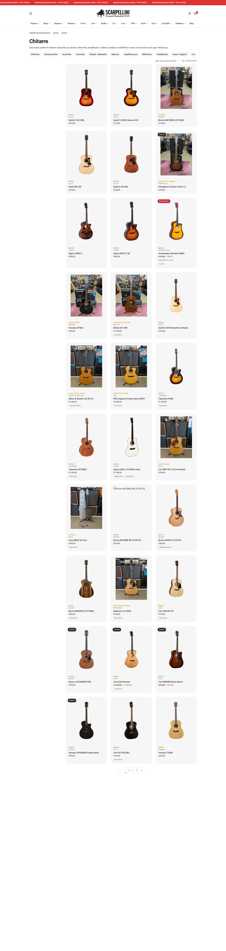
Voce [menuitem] (83, 23)
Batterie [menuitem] (57, 23)
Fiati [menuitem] (133, 23)
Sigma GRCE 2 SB (121, 253)
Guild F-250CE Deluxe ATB (125, 120)
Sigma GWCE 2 (76, 253)
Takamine (162, 395)
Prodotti (56, 33)
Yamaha (72, 325)
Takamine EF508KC (78, 469)
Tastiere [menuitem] (70, 23)
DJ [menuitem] (114, 23)
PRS (115, 395)
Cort (160, 466)
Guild (71, 117)
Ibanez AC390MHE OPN (80, 682)
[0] (194, 14)
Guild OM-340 (75, 187)
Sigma (71, 250)
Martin (116, 325)
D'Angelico (163, 183)
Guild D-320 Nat (120, 187)
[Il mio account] (189, 14)
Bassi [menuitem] (45, 23)
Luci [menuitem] (123, 23)
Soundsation (164, 250)
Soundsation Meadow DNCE (171, 253)
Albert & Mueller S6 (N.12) (81, 398)
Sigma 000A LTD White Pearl (126, 469)
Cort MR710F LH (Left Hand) (171, 469)
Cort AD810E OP (166, 611)
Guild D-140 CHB (76, 120)
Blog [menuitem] (192, 23)
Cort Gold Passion (121, 682)
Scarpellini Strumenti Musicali (39, 33)
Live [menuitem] (93, 23)
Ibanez (71, 679)
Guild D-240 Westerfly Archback (173, 328)
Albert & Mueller (76, 395)
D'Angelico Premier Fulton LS (172, 187)
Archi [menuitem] (143, 23)
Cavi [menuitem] (154, 23)
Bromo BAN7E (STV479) (169, 540)
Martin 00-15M (120, 328)
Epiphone (117, 608)
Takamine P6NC (165, 398)
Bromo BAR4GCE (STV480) (81, 611)
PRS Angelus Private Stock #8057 (129, 398)
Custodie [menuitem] (166, 23)
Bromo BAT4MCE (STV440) (171, 120)
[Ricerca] (31, 13)
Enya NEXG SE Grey (78, 540)
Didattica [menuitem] (179, 23)
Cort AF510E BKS (121, 752)
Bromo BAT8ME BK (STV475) (127, 540)
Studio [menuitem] (104, 23)
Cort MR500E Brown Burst (170, 682)
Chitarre (64, 33)
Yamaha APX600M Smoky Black (84, 752)
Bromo (161, 117)
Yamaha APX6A (76, 328)
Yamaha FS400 (165, 752)
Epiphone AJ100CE (122, 611)
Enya (71, 537)
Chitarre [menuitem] (33, 23)
